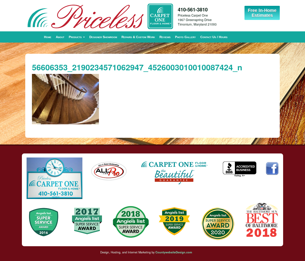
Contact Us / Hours (214, 37)
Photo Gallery (185, 37)
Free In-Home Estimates (262, 13)
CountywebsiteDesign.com (173, 252)
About (60, 37)
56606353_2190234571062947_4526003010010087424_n (137, 67)
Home (47, 37)
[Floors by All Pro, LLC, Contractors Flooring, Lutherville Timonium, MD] (239, 169)
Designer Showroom (103, 37)
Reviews (165, 37)
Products (76, 37)
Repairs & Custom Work (138, 37)
